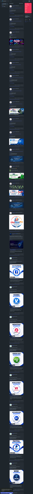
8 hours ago (13, 6)
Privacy (27, 21)
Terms (25, 21)
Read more (11, 55)
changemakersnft (14, 233)
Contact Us (30, 21)
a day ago (13, 234)
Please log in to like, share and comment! (14, 16)
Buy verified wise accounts (13, 484)
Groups (4, 6)
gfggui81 (13, 257)
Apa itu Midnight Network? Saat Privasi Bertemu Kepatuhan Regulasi (16, 249)
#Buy (10, 23)
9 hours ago (13, 200)
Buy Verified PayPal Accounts (14, 454)
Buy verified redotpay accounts (14, 337)
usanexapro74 (14, 5)
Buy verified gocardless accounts (14, 425)
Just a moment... (12, 13)
